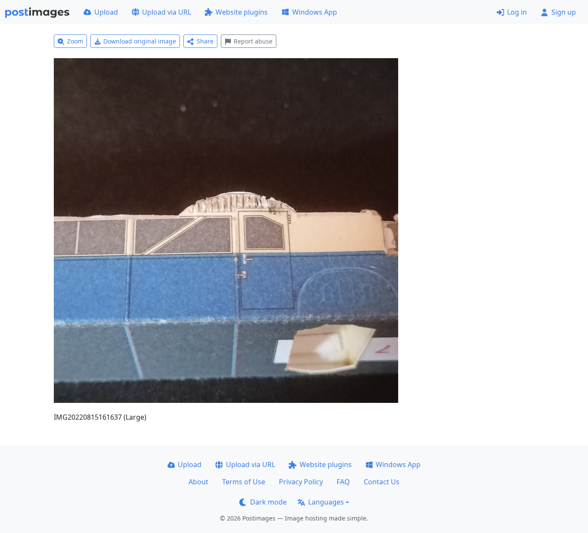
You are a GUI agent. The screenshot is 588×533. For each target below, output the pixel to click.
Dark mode (268, 502)
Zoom (75, 41)
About (198, 481)
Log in (517, 12)
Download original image (139, 41)
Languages (326, 502)
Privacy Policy (301, 481)
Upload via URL (166, 12)
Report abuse (253, 41)
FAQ (343, 481)
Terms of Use (243, 481)
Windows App (314, 12)
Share (205, 41)
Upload (106, 12)
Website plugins (242, 12)
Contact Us (381, 481)
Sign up (563, 12)
